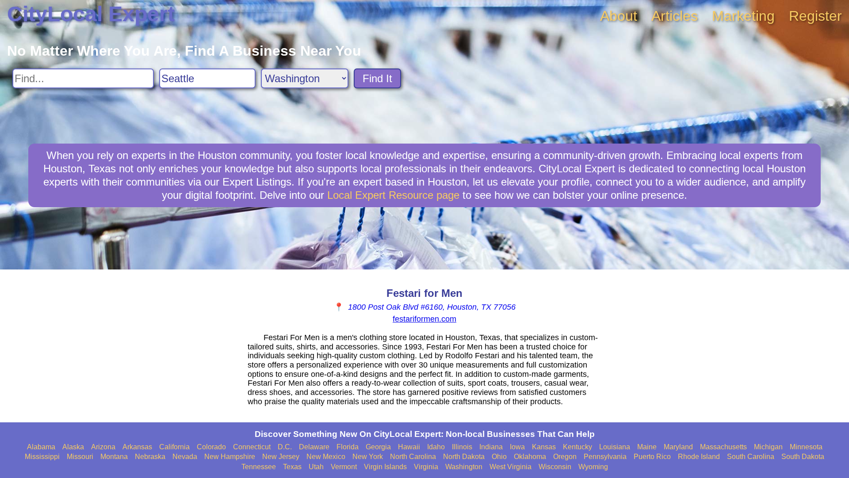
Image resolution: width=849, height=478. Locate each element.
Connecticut (252, 447)
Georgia (378, 447)
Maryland (678, 447)
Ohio (499, 456)
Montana (114, 456)
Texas (292, 466)
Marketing (743, 16)
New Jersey (280, 456)
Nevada (184, 456)
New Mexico (325, 456)
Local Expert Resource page (393, 195)
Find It (377, 78)
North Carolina (413, 456)
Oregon (565, 456)
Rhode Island (699, 456)
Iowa (517, 447)
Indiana (491, 447)
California (174, 447)
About (618, 16)
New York (367, 456)
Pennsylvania (605, 456)
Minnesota (806, 447)
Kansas (544, 447)
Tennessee (258, 466)
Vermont (344, 466)
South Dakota (802, 456)
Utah (316, 466)
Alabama (41, 447)
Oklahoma (530, 456)
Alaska (73, 447)
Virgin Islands (385, 466)
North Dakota (464, 456)
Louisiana (614, 447)
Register (815, 16)
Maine (647, 447)
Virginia (426, 466)
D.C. (285, 447)
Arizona (103, 447)
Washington (463, 466)
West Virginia (511, 466)
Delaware (314, 447)
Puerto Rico (652, 456)
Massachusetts (723, 447)
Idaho (436, 447)
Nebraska (150, 456)
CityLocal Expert (91, 14)
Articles (674, 16)
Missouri (80, 456)
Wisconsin (555, 466)
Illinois (462, 447)
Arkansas (137, 447)
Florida (348, 447)
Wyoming (593, 466)
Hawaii (409, 447)
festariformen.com (424, 319)
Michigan (768, 447)
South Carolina (750, 456)
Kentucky (577, 447)
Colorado (211, 447)
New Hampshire (229, 456)
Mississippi (42, 456)
